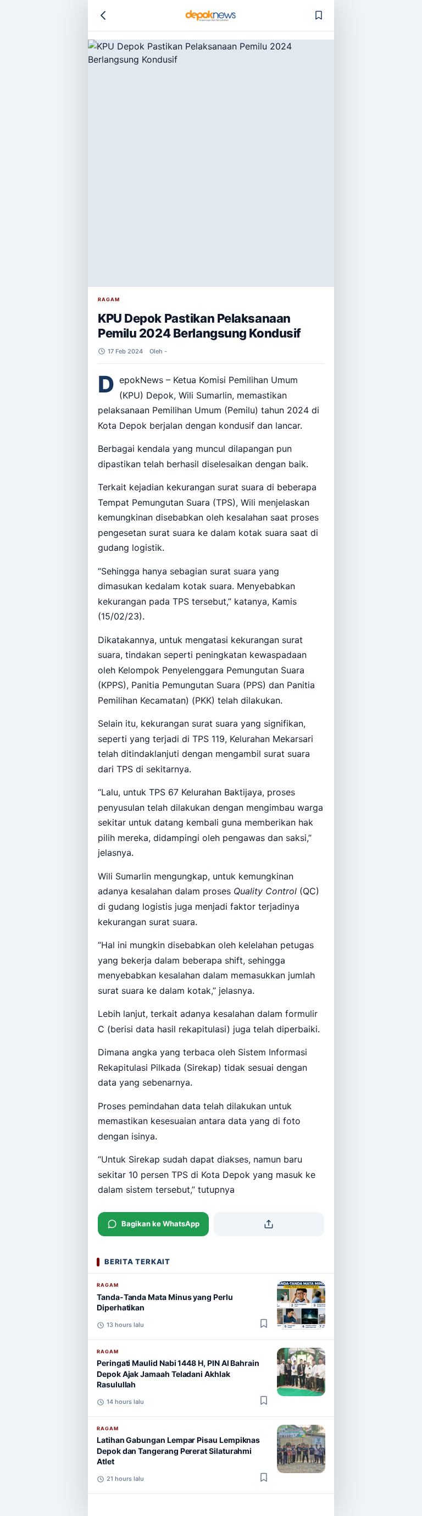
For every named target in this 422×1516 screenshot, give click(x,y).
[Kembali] (103, 15)
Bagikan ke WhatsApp (160, 1223)
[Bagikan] (269, 1224)
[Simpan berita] (319, 15)
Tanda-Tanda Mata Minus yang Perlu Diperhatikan (165, 1302)
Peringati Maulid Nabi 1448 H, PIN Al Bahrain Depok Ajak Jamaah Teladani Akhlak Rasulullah (178, 1373)
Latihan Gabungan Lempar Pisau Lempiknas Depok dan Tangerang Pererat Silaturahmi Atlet (178, 1450)
